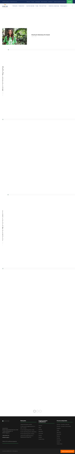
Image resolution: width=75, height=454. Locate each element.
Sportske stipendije (30, 6)
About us (28, 1)
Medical (2, 94)
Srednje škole (21, 6)
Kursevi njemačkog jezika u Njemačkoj (28, 431)
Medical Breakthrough (3, 78)
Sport (2, 244)
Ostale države (41, 439)
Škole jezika (15, 6)
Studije (36, 6)
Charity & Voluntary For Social (40, 35)
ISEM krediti (37, 1)
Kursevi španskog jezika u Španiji (27, 433)
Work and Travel (42, 6)
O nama (32, 1)
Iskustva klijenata (44, 1)
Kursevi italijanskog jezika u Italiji (27, 429)
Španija (40, 435)
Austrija (40, 429)
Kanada (40, 437)
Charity (32, 36)
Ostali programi (63, 6)
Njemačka (41, 431)
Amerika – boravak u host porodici (64, 426)
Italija (40, 427)
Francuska (41, 433)
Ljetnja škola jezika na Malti (26, 424)
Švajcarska (59, 434)
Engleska (58, 428)
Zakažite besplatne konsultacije (59, 1)
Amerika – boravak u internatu (63, 424)
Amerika (40, 425)
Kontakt (69, 1)
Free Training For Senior (2, 225)
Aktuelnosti (50, 1)
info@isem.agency (5, 437)
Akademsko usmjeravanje (54, 6)
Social (35, 36)
